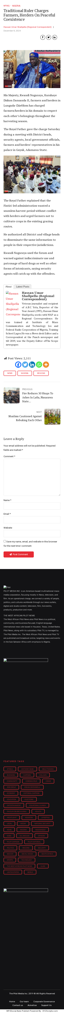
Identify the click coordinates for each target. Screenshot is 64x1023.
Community (12, 781)
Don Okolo (11, 787)
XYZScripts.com (50, 1011)
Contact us (17, 1005)
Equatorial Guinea (37, 805)
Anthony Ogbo (27, 769)
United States (13, 872)
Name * (7, 500)
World (30, 872)
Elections (29, 799)
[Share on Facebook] (42, 37)
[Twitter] (25, 364)
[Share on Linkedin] (54, 37)
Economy (11, 793)
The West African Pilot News (19, 866)
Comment (9, 456)
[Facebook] (18, 364)
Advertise (32, 1005)
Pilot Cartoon (13, 842)
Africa (10, 769)
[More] (46, 364)
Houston (29, 817)
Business (11, 775)
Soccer (10, 854)
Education (11, 799)
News (9, 373)
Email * (7, 514)
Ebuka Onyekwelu (32, 787)
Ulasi (43, 866)
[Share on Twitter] (48, 37)
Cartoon (27, 775)
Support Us (46, 1005)
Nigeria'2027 (40, 830)
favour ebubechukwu (16, 811)
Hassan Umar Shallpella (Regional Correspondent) (28, 27)
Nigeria (24, 373)
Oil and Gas (24, 836)
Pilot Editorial (34, 842)
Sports (10, 860)
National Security (42, 824)
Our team (24, 1001)
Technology (26, 860)
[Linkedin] (32, 364)
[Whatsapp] (39, 364)
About (9, 286)
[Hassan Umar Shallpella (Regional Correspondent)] (13, 314)
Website (8, 527)
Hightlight (12, 817)
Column (43, 775)
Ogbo (9, 836)
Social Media (27, 854)
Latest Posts (22, 286)
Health (38, 811)
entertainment (14, 805)
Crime (48, 781)
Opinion (41, 836)
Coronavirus (31, 781)
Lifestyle (45, 817)
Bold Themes (48, 769)
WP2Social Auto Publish (17, 1011)
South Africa (47, 854)
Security (42, 848)
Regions (41, 373)
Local (9, 824)
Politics (10, 848)
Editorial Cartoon (31, 793)
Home (12, 1001)
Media (23, 824)
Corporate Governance (44, 1001)
